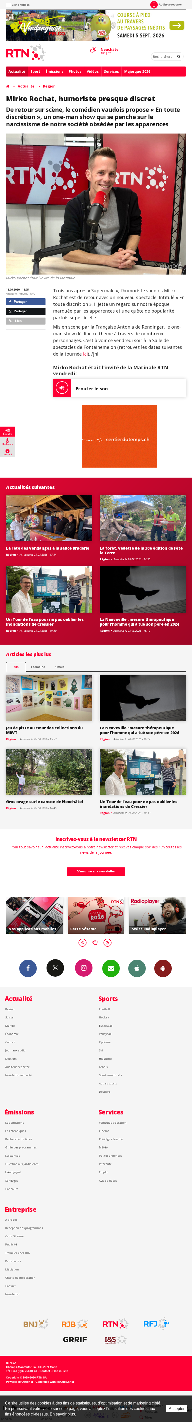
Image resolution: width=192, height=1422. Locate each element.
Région (49, 86)
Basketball (105, 1025)
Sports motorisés (110, 1075)
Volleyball (105, 1033)
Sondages (11, 1180)
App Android (163, 968)
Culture (10, 1042)
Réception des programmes (24, 1227)
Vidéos (93, 71)
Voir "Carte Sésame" (42, 915)
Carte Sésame (14, 1236)
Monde (10, 1025)
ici (85, 354)
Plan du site (60, 1370)
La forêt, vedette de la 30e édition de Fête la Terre (141, 550)
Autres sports (108, 1083)
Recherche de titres (18, 1139)
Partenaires (13, 1261)
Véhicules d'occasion (112, 1122)
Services (111, 71)
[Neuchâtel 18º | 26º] (93, 45)
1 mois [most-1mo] (59, 667)
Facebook (28, 968)
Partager (20, 302)
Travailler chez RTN (17, 1252)
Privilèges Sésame (111, 1139)
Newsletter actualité (18, 1075)
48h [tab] (16, 667)
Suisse (9, 1017)
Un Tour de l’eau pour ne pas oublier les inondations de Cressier (45, 622)
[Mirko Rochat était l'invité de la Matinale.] (96, 204)
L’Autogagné (13, 1172)
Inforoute (105, 1163)
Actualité (16, 71)
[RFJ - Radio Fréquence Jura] (156, 1323)
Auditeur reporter (17, 1066)
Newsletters (111, 968)
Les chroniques (15, 1130)
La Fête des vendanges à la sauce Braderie (47, 548)
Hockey (104, 1017)
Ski (101, 1050)
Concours (11, 1188)
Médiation (12, 1269)
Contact (10, 1285)
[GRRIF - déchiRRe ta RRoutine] (75, 1339)
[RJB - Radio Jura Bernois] (75, 1323)
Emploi (103, 1172)
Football (104, 1009)
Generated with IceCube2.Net (55, 1381)
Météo (103, 1147)
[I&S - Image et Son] (115, 1339)
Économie (12, 1033)
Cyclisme (105, 1042)
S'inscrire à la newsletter (96, 871)
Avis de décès (108, 1180)
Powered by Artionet (19, 1381)
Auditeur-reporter (170, 4)
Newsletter (12, 1294)
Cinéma (104, 1130)
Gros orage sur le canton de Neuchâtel (44, 801)
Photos (75, 71)
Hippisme (105, 1058)
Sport (35, 71)
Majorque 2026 (137, 71)
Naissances (12, 1155)
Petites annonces (110, 1155)
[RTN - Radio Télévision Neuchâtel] (115, 1323)
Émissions (55, 71)
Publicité (11, 1244)
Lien (18, 321)
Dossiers (10, 1058)
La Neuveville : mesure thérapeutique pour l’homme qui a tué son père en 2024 (139, 622)
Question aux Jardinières (21, 1163)
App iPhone (137, 968)
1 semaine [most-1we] (37, 667)
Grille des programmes (20, 1147)
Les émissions (14, 1122)
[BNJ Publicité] (34, 1323)
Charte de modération (20, 1277)
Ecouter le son (92, 389)
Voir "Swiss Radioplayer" (104, 915)
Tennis (103, 1066)
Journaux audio (15, 1050)
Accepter (176, 1408)
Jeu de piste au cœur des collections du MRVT (44, 730)
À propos (11, 1219)
